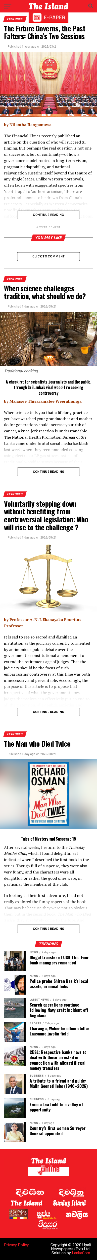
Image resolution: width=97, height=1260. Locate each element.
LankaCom (81, 1253)
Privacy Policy (16, 1245)
